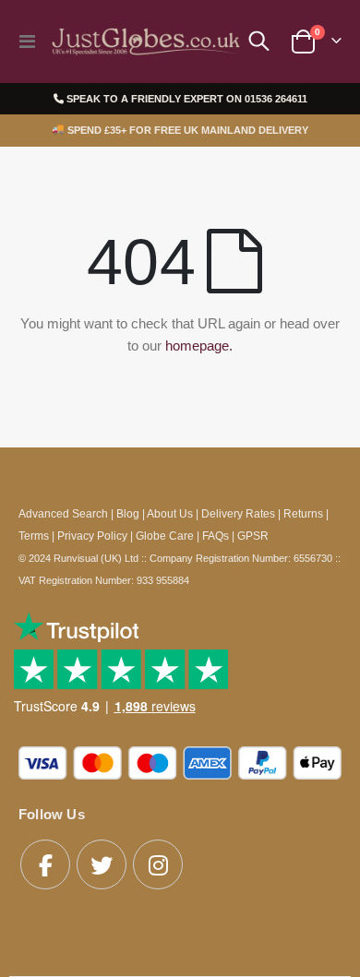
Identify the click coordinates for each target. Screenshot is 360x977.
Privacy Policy (92, 536)
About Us (170, 513)
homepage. (199, 345)
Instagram (158, 864)
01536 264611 (276, 98)
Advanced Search (63, 513)
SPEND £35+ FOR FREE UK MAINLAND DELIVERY (180, 130)
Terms (33, 536)
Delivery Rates (238, 513)
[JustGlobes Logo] (144, 41)
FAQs (215, 536)
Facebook (45, 864)
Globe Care (165, 536)
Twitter (101, 864)
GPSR (253, 536)
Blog (127, 513)
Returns (303, 513)
